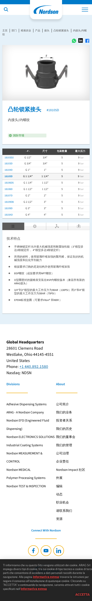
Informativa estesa (46, 577)
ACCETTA (82, 594)
